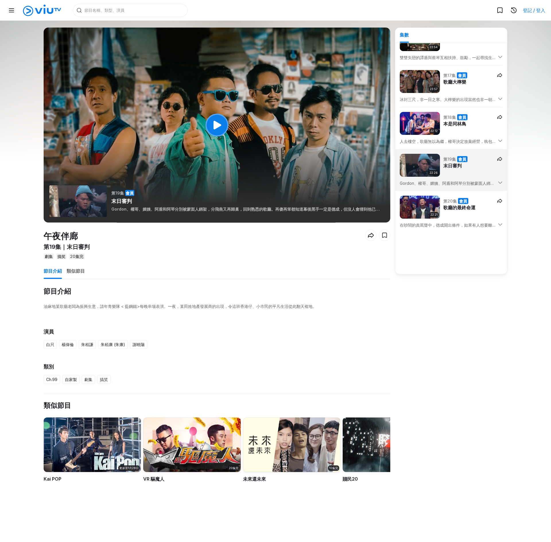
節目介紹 (53, 271)
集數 (404, 35)
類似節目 (76, 271)
